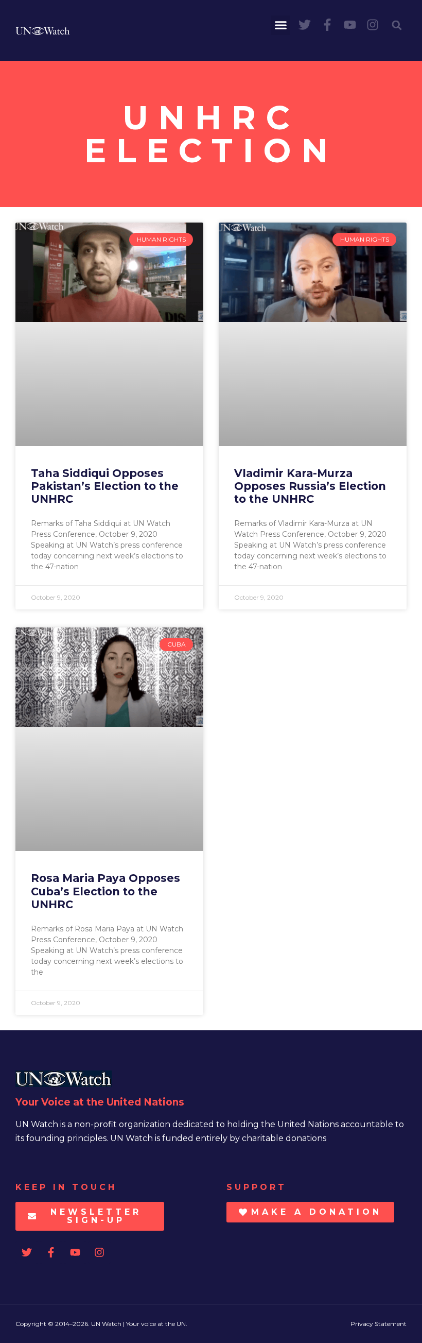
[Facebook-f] (327, 25)
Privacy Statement (378, 1324)
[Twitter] (304, 25)
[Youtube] (350, 25)
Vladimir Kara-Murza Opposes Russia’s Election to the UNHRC (310, 486)
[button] (281, 25)
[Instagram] (372, 25)
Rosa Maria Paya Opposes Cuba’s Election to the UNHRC (105, 891)
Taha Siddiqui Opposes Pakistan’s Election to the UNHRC (105, 486)
